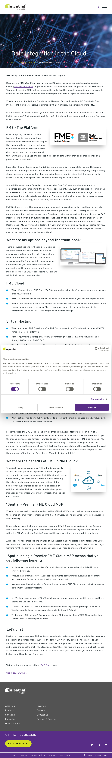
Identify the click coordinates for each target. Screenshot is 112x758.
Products (9, 710)
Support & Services (46, 719)
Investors (41, 706)
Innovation (10, 719)
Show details (97, 399)
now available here (23, 87)
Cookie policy (38, 755)
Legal (13, 755)
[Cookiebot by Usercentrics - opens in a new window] (97, 349)
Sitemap (52, 755)
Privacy (23, 755)
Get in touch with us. (16, 673)
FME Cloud (45, 665)
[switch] (42, 389)
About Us (10, 706)
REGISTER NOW (16, 744)
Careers (41, 710)
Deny (20, 407)
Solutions (10, 715)
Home (14, 62)
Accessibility (66, 755)
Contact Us (42, 715)
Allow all (92, 407)
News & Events (27, 62)
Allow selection (56, 407)
